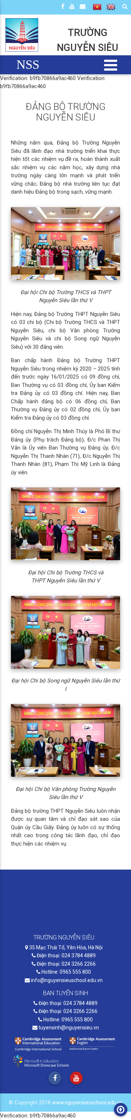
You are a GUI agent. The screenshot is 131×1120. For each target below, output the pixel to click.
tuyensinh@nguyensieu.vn (68, 1027)
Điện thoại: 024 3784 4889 (66, 955)
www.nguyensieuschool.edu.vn (87, 1102)
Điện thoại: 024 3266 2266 (66, 964)
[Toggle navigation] (110, 64)
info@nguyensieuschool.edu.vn (66, 980)
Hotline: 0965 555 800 (65, 972)
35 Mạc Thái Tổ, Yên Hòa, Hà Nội (65, 947)
